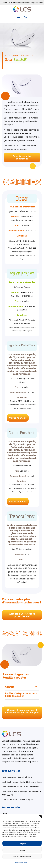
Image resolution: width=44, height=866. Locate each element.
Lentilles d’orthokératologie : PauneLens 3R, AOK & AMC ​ (22, 793)
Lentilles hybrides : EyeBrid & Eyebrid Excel (22, 782)
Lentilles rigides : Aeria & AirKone (17, 777)
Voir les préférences (22, 856)
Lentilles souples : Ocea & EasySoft (18, 799)
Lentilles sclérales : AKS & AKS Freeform (20, 787)
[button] (40, 816)
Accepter (22, 843)
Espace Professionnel (21, 2)
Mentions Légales (21, 862)
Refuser (22, 850)
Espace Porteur (37, 2)
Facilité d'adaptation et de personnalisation (20, 694)
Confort (9, 686)
